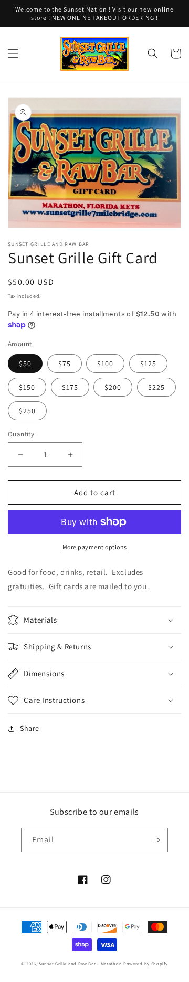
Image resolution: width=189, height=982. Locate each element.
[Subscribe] (155, 840)
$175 (70, 387)
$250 (27, 410)
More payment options (94, 547)
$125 (148, 363)
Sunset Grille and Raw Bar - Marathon (80, 963)
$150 (27, 387)
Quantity (21, 434)
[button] (13, 53)
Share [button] (29, 728)
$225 (156, 387)
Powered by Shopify (145, 963)
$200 (112, 387)
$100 (105, 363)
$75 (64, 363)
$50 (25, 363)
